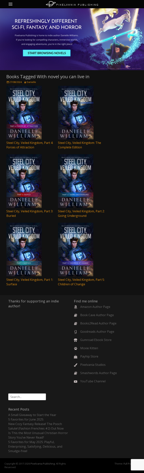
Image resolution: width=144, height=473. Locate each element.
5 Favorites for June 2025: (26, 419)
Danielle (31, 82)
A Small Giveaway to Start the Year (32, 415)
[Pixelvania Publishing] (72, 4)
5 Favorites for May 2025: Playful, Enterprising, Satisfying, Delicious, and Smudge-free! (35, 446)
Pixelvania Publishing (43, 463)
